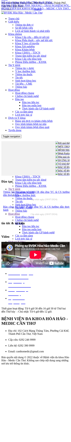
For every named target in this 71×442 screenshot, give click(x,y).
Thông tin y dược (24, 192)
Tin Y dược (14, 189)
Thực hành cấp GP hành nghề (38, 232)
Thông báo (21, 210)
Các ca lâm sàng (24, 235)
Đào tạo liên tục (30, 226)
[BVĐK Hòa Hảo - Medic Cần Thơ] (21, 12)
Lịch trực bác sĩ (23, 238)
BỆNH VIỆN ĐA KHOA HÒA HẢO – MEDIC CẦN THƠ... (36, 6)
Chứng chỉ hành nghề (27, 220)
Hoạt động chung (24, 216)
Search (37, 9)
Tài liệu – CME (23, 207)
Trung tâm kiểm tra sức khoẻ (30, 179)
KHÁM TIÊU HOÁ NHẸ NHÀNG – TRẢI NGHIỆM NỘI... (35, 3)
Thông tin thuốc (24, 198)
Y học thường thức (25, 195)
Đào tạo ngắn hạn (31, 229)
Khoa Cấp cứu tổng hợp (28, 182)
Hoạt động (14, 213)
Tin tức (19, 201)
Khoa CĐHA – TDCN (27, 176)
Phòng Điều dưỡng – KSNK (31, 185)
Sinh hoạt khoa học (25, 204)
